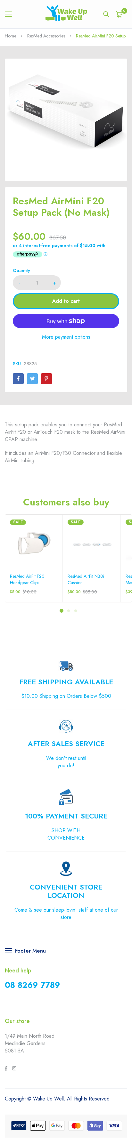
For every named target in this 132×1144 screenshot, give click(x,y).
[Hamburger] (11, 14)
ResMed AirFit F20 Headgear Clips (27, 579)
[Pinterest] (46, 378)
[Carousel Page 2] (68, 610)
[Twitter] (32, 378)
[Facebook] (18, 378)
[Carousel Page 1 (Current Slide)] (61, 611)
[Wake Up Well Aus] (66, 14)
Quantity (21, 270)
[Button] (106, 14)
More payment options (66, 337)
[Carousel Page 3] (75, 610)
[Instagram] (14, 1069)
